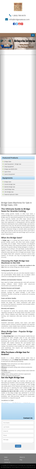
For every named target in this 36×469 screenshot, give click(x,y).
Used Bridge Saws (9, 189)
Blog (21, 459)
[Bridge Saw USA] (18, 7)
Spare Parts (7, 171)
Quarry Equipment (9, 174)
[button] (2, 96)
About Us (22, 457)
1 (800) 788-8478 (19, 15)
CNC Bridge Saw (8, 192)
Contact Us (7, 462)
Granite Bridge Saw (9, 184)
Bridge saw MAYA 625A (10, 169)
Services (6, 459)
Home (5, 457)
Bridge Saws (7, 161)
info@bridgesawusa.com (19, 19)
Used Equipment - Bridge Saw (12, 164)
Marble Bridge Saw (9, 187)
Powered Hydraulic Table (11, 194)
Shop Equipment (9, 166)
